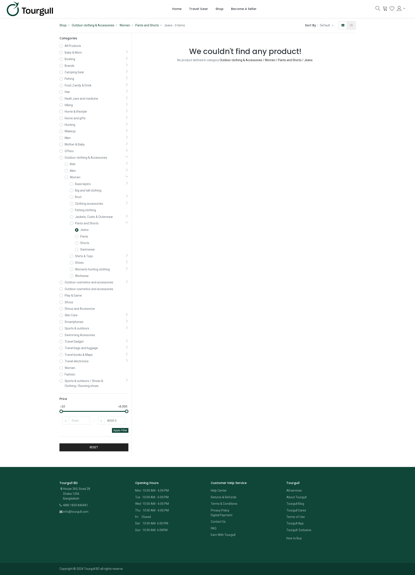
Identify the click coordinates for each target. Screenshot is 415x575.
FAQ (213, 528)
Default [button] (325, 25)
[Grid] (343, 25)
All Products (73, 46)
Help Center (219, 490)
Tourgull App (295, 523)
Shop (63, 25)
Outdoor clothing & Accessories (93, 25)
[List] (351, 25)
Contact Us (218, 521)
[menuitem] (177, 9)
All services (294, 490)
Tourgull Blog (295, 503)
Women (125, 25)
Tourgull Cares (296, 510)
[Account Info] (401, 8)
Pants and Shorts (147, 25)
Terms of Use (295, 517)
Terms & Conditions (224, 503)
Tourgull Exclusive (299, 530)
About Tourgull (296, 497)
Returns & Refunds (223, 497)
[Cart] (385, 9)
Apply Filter (120, 430)
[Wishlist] (392, 9)
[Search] (377, 9)
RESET (94, 447)
